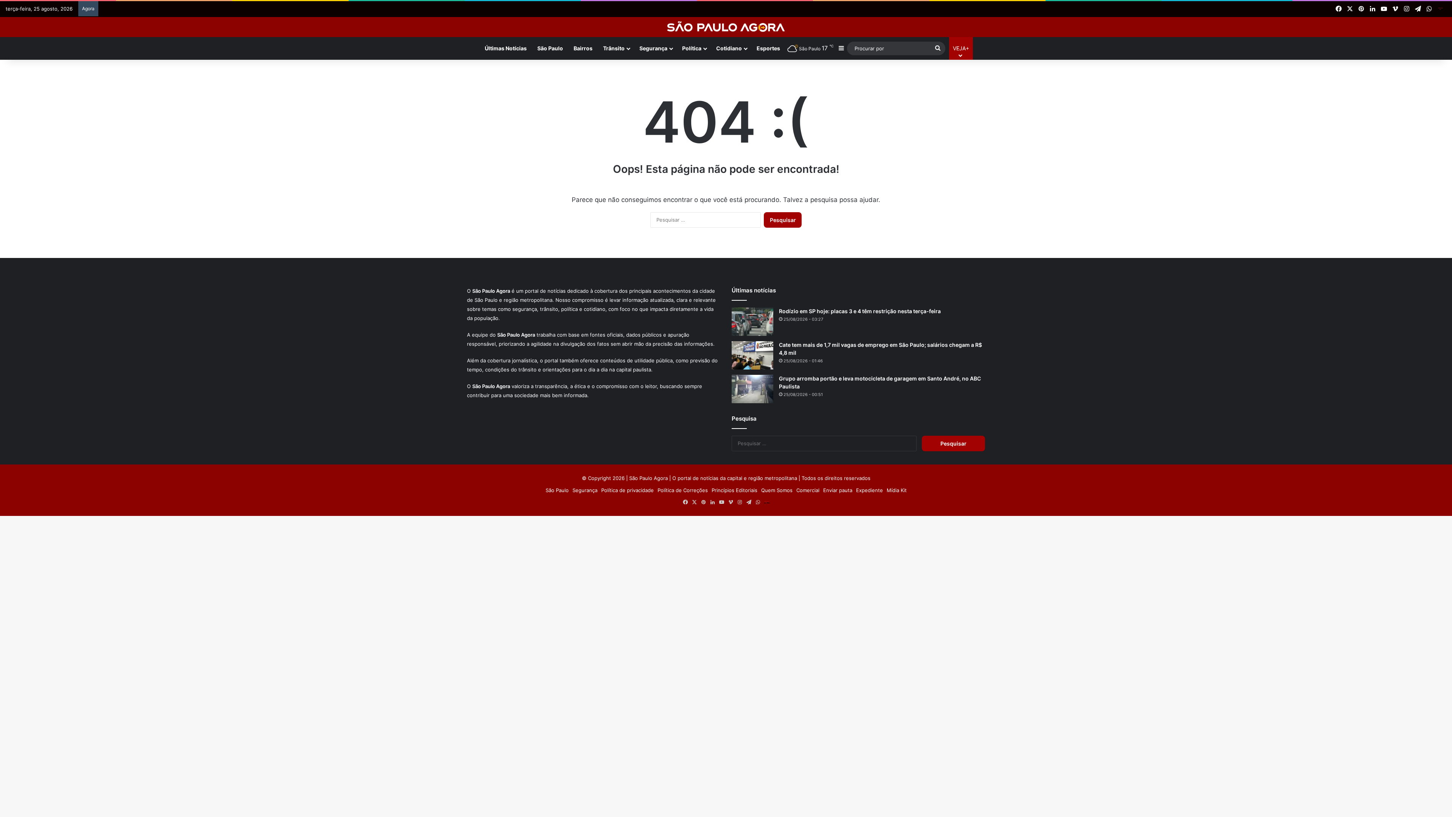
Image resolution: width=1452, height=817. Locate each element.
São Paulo (550, 48)
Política (691, 48)
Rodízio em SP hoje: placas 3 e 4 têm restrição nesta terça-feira (860, 311)
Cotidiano (729, 48)
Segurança (653, 48)
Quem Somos (777, 490)
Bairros (583, 48)
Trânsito (614, 48)
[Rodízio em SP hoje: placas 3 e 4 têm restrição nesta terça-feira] (752, 322)
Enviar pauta (837, 490)
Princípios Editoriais (734, 490)
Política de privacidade (627, 490)
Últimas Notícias (506, 48)
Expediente (869, 490)
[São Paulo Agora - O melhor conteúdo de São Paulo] (726, 27)
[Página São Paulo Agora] (1440, 9)
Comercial (807, 490)
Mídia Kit (897, 490)
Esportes (768, 48)
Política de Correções (683, 490)
